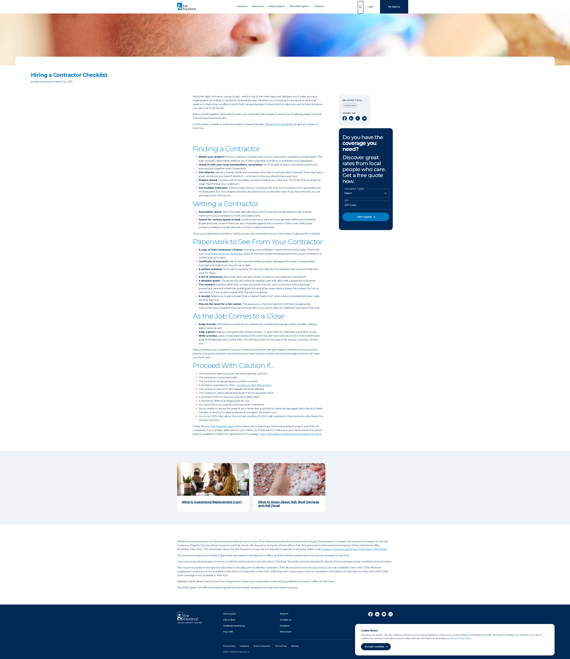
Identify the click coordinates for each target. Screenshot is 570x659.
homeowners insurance (278, 124)
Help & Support (276, 6)
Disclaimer (244, 646)
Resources (257, 6)
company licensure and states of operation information (354, 549)
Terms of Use (281, 646)
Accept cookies (374, 646)
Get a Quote (229, 613)
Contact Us (285, 619)
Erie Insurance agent (223, 426)
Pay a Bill (228, 631)
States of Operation (262, 646)
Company (319, 6)
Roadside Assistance (234, 625)
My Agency (394, 6)
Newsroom (285, 631)
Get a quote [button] (364, 216)
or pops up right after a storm (254, 385)
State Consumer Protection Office (230, 253)
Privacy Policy (229, 646)
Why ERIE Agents (299, 6)
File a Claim (229, 619)
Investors (285, 625)
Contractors (350, 105)
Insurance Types (354, 189)
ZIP (346, 200)
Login (370, 6)
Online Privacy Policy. (461, 638)
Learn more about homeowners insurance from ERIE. (291, 434)
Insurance (242, 6)
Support (284, 613)
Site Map (294, 646)
